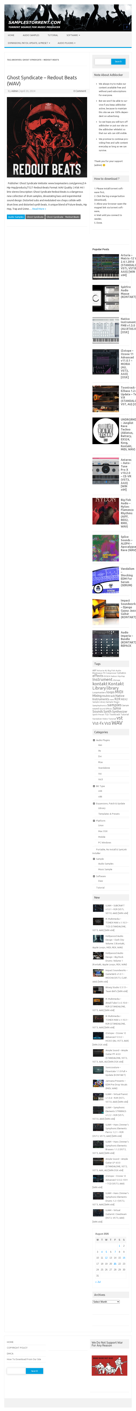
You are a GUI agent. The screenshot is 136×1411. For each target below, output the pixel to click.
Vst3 (100, 779)
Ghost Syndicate (35, 217)
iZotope (116, 680)
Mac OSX (102, 831)
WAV (117, 723)
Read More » (39, 208)
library (112, 688)
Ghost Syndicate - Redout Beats (63, 217)
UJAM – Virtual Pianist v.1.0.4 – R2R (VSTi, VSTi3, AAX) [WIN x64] (117, 1098)
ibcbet (95, 1385)
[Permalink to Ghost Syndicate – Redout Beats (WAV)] (47, 179)
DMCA (10, 1353)
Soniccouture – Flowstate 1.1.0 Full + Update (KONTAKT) (116, 1071)
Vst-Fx (98, 723)
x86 (100, 796)
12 (106, 1257)
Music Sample (105, 869)
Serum (125, 705)
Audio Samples (31, 35)
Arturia (100, 670)
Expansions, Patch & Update (110, 803)
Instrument (102, 679)
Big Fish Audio (114, 670)
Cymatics (121, 673)
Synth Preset (98, 714)
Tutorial (53, 35)
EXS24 (107, 676)
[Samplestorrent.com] (68, 30)
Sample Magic (113, 702)
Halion (114, 676)
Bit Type (100, 786)
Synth (107, 711)
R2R (117, 699)
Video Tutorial (109, 719)
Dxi (100, 756)
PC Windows (104, 842)
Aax (100, 745)
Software (72, 35)
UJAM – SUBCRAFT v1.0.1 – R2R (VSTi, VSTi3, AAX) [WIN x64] (117, 909)
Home (11, 35)
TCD (107, 714)
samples (114, 705)
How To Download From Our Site (24, 1359)
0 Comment (79, 91)
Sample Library (98, 702)
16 (124, 1257)
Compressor (111, 673)
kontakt (100, 683)
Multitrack (108, 695)
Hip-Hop (121, 676)
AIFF (94, 670)
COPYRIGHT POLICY (17, 1347)
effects (97, 676)
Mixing (97, 695)
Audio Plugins (65, 43)
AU (106, 670)
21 (115, 1263)
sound (95, 708)
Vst (100, 773)
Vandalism (97, 719)
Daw (100, 881)
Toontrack (114, 714)
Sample (100, 859)
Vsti (107, 723)
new (112, 699)
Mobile (101, 837)
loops (110, 692)
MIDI (119, 692)
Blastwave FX (98, 673)
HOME (10, 1342)
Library (101, 808)
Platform (100, 820)
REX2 (124, 699)
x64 (100, 791)
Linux (101, 825)
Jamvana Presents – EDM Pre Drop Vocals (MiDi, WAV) (116, 1085)
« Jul (98, 1282)
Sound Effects (105, 709)
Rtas (100, 762)
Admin (14, 91)
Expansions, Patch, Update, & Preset (28, 43)
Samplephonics (99, 705)
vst (120, 717)
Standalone (104, 768)
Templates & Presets (109, 813)
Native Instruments (108, 697)
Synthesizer (119, 711)
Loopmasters (99, 692)
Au (99, 750)
